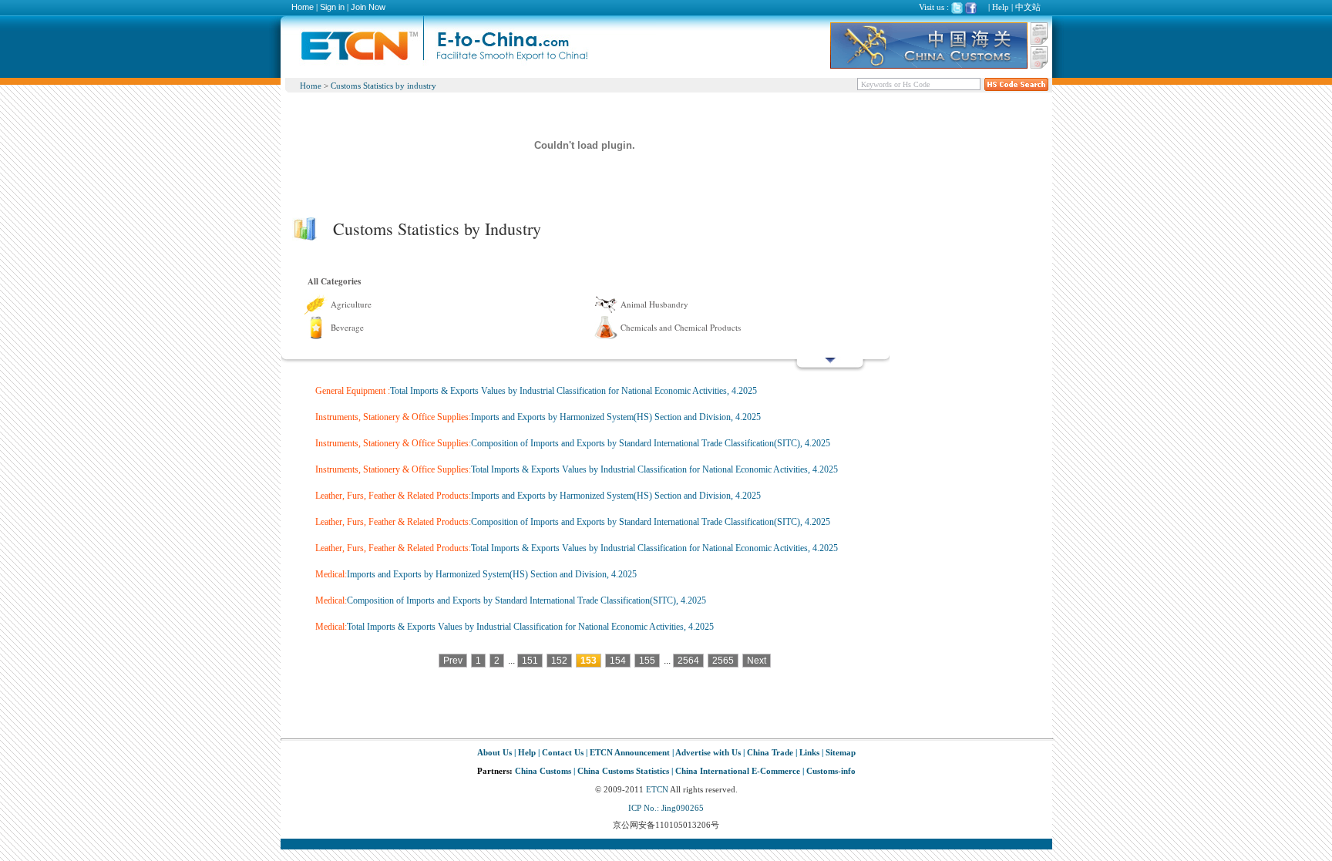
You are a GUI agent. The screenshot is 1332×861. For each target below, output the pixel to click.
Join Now (368, 7)
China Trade (770, 752)
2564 (688, 660)
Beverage (347, 327)
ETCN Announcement (630, 752)
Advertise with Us (708, 752)
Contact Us (563, 752)
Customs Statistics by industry (383, 85)
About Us (494, 752)
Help (1000, 7)
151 (530, 660)
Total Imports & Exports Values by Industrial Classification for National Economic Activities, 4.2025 (573, 390)
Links (809, 752)
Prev (452, 660)
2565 (723, 660)
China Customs (543, 770)
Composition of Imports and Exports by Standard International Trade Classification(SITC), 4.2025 (650, 443)
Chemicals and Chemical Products (681, 327)
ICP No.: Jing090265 (666, 807)
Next (756, 660)
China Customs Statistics (623, 770)
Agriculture (351, 304)
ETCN (657, 789)
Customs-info (831, 770)
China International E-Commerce (737, 770)
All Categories (334, 281)
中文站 (1028, 7)
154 (618, 660)
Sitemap (841, 752)
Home (302, 7)
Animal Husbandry (654, 304)
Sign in (332, 7)
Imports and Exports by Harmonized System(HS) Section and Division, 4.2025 (616, 417)
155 (647, 660)
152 (559, 660)
